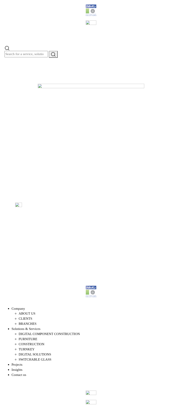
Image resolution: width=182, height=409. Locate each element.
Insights (17, 369)
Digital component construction (70, 221)
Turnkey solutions (74, 243)
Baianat (33, 265)
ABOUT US (27, 313)
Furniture (69, 231)
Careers (35, 224)
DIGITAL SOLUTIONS (35, 354)
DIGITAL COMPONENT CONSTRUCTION (49, 334)
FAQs (131, 211)
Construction (71, 237)
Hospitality (102, 230)
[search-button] (53, 54)
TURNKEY (27, 349)
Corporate (101, 218)
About (35, 211)
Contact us (133, 224)
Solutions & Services (26, 329)
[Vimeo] (162, 238)
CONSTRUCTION (31, 344)
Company (18, 308)
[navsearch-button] (7, 48)
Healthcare (102, 211)
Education (101, 224)
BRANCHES (27, 323)
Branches (133, 218)
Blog (34, 230)
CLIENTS (25, 318)
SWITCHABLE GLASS (35, 359)
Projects (36, 218)
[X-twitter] (162, 222)
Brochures (133, 230)
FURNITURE (28, 339)
